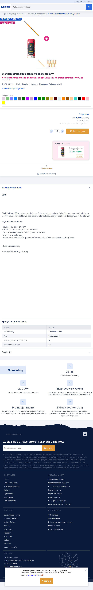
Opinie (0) (6, 352)
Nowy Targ (8, 536)
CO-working (53, 515)
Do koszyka (79, 131)
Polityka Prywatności (12, 486)
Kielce (6, 540)
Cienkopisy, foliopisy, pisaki (36, 14)
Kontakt (8, 510)
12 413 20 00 (12, 564)
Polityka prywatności (34, 575)
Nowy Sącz (8, 529)
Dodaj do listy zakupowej (48, 174)
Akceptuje (46, 581)
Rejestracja (88, 1)
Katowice (7, 543)
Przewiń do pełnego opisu (14, 88)
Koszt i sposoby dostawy (58, 483)
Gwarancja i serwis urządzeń (59, 504)
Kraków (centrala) (11, 518)
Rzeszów (7, 533)
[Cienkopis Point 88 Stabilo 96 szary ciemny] (22, 29)
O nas (6, 479)
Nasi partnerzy (10, 501)
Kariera (6, 490)
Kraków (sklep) (10, 522)
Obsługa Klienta (56, 475)
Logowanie (78, 1)
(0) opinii (5, 80)
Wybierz (79, 156)
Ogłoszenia (8, 493)
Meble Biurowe (54, 526)
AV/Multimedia (54, 518)
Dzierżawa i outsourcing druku (60, 522)
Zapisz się (48, 448)
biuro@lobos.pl (16, 566)
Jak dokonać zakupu (56, 479)
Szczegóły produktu (12, 187)
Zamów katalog (54, 490)
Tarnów (7, 526)
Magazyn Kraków (10, 547)
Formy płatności (54, 497)
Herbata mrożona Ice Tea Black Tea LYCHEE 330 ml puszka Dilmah (76, 149)
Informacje (9, 475)
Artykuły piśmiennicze (16, 14)
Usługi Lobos (54, 510)
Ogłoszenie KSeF (55, 493)
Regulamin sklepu (11, 483)
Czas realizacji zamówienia (59, 486)
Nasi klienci (8, 497)
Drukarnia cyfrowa (55, 529)
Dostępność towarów (57, 501)
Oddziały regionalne (12, 515)
